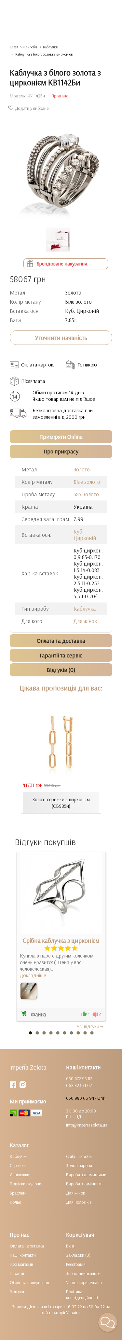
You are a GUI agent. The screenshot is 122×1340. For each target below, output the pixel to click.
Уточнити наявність (61, 338)
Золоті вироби (79, 1165)
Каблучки (50, 46)
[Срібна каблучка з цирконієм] (28, 991)
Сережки (18, 1165)
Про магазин (21, 1264)
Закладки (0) (78, 1255)
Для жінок (85, 621)
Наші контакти (23, 1255)
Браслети (18, 1193)
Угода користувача (84, 1282)
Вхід (70, 1246)
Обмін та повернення (29, 1282)
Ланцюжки (19, 1175)
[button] (107, 1322)
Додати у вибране (31, 108)
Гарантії (17, 1273)
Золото (82, 469)
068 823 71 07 (79, 1085)
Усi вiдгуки (87, 1026)
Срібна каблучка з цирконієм (61, 940)
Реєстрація (76, 1264)
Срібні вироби (79, 1156)
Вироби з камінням (84, 1184)
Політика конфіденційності (82, 1294)
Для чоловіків (78, 1202)
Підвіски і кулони (25, 1184)
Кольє (15, 1202)
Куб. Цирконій (85, 534)
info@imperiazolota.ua (86, 1125)
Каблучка (85, 608)
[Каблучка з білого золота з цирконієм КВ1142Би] (61, 166)
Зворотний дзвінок (83, 1273)
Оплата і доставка (27, 1246)
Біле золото (87, 481)
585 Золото (86, 494)
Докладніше (33, 975)
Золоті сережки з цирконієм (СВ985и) (61, 802)
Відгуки (17, 1292)
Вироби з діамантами (86, 1175)
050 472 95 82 (79, 1078)
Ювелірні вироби (23, 46)
